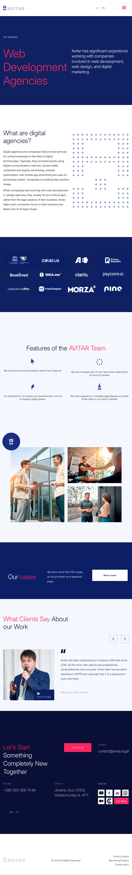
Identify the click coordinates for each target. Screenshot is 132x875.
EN (103, 8)
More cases (110, 575)
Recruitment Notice (119, 860)
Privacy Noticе (121, 856)
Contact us (77, 747)
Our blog (121, 801)
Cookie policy (122, 864)
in (117, 793)
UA (97, 8)
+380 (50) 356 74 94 (19, 790)
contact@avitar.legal (113, 751)
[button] (124, 8)
